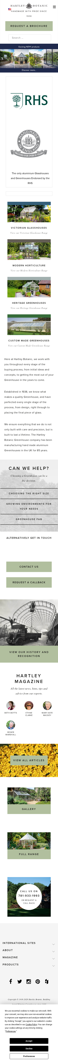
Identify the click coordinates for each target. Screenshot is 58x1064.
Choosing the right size (29, 493)
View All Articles (29, 760)
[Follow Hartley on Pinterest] (38, 982)
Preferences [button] (11, 1031)
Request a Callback (29, 582)
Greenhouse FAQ (29, 519)
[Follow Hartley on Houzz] (47, 982)
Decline (29, 1049)
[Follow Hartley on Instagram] (29, 982)
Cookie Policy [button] (31, 1024)
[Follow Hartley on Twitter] (20, 982)
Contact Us (29, 566)
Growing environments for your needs (29, 506)
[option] (29, 58)
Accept (29, 1041)
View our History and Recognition (29, 654)
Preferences (29, 1056)
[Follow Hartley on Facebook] (11, 982)
